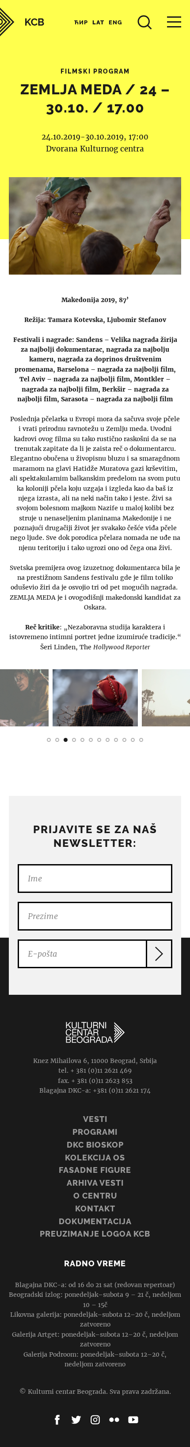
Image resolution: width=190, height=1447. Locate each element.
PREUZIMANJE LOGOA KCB (95, 1233)
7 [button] (99, 740)
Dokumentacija (95, 1221)
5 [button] (82, 740)
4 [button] (74, 740)
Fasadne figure (95, 1170)
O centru (95, 1195)
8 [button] (108, 740)
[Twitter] (76, 1420)
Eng (115, 22)
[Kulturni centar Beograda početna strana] (22, 22)
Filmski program (95, 71)
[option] (95, 697)
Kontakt (95, 1208)
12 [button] (141, 740)
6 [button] (91, 740)
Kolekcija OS (95, 1157)
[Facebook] (57, 1420)
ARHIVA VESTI (95, 1182)
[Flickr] (114, 1420)
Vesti (95, 1119)
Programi (95, 1132)
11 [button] (133, 740)
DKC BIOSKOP (95, 1144)
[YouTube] (133, 1420)
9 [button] (116, 740)
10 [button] (124, 740)
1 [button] (49, 740)
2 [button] (57, 740)
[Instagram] (95, 1420)
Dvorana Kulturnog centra (95, 149)
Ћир (81, 22)
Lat (98, 22)
